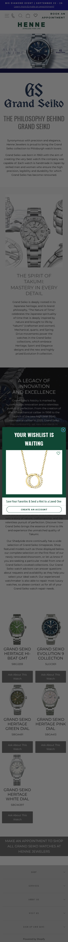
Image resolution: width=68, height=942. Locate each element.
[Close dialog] (63, 430)
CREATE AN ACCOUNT (34, 509)
